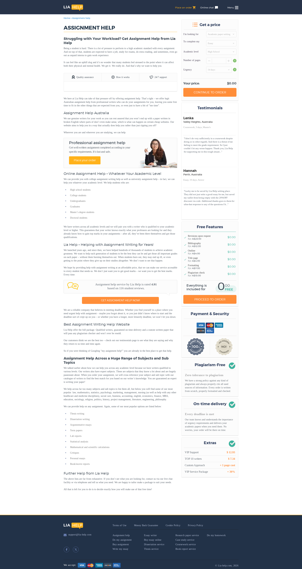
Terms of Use (120, 525)
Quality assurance (85, 77)
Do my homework (216, 535)
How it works (123, 77)
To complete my (191, 41)
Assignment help (121, 535)
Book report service (185, 549)
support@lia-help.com (79, 534)
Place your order (85, 160)
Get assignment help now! (120, 300)
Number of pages (191, 60)
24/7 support (160, 77)
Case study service (184, 540)
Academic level (191, 51)
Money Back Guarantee (146, 525)
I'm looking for (191, 34)
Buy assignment (121, 544)
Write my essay (120, 549)
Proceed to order (209, 299)
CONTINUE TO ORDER (210, 92)
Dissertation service (154, 544)
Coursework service (185, 544)
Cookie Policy (173, 525)
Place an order (183, 7)
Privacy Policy (195, 525)
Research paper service (187, 535)
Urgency (187, 69)
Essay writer (150, 535)
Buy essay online (152, 540)
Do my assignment (122, 540)
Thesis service (151, 549)
